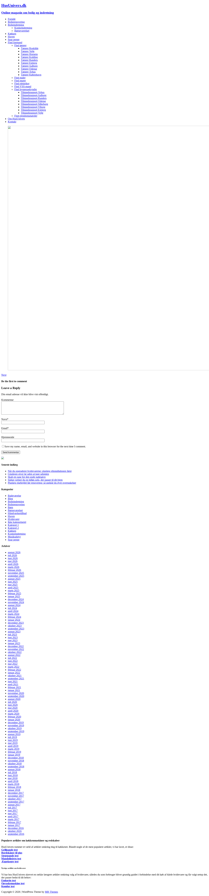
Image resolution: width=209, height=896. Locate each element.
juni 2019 (13, 740)
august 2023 (14, 631)
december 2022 (16, 646)
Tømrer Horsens (29, 54)
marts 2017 (13, 819)
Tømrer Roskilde (29, 48)
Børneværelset (21, 30)
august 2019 (14, 734)
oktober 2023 (15, 625)
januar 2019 (14, 754)
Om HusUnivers (16, 118)
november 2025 (16, 573)
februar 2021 (14, 687)
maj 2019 (12, 743)
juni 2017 (13, 810)
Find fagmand (15, 42)
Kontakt (12, 121)
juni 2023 (13, 637)
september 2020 (16, 696)
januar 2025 (14, 596)
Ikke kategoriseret (17, 522)
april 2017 (13, 816)
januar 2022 (14, 672)
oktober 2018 (15, 763)
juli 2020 (12, 702)
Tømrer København (31, 74)
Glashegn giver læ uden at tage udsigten (28, 474)
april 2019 (13, 746)
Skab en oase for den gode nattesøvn (27, 477)
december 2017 (16, 793)
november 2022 (16, 649)
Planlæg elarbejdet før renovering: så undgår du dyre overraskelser (42, 482)
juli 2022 (12, 658)
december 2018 (16, 757)
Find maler (19, 77)
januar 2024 (14, 619)
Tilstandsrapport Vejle (32, 112)
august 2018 (14, 769)
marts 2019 (13, 749)
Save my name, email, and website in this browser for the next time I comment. (45, 446)
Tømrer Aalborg (29, 66)
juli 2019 (12, 737)
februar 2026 (14, 570)
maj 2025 (12, 584)
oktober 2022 (15, 652)
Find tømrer (20, 45)
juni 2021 (13, 681)
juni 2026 (13, 558)
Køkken (12, 33)
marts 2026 (13, 567)
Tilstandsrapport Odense (33, 101)
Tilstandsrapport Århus (32, 92)
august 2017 (14, 804)
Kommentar (7, 399)
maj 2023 (12, 640)
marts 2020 (13, 713)
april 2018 (13, 781)
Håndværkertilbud (17, 513)
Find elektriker (21, 83)
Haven (11, 36)
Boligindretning (16, 24)
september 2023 (16, 628)
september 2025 (16, 575)
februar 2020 (14, 716)
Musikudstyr (14, 536)
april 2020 (13, 710)
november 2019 (16, 725)
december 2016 (16, 828)
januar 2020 (14, 719)
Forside (12, 19)
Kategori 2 (13, 528)
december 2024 (16, 599)
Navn (4, 419)
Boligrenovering (16, 22)
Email (4, 428)
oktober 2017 (15, 798)
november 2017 (16, 795)
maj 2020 (12, 707)
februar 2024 (14, 617)
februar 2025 (14, 593)
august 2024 (14, 605)
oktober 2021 (15, 675)
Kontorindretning (23, 27)
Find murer (20, 80)
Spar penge (13, 39)
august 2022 (14, 655)
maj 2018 (12, 778)
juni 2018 (13, 775)
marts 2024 (13, 614)
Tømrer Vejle (27, 51)
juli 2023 (12, 634)
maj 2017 (12, 813)
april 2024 (13, 611)
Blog (10, 498)
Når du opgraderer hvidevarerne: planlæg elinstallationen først (40, 471)
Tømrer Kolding (29, 57)
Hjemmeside (7, 437)
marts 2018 (13, 784)
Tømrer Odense (29, 68)
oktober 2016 (15, 831)
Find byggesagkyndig (25, 89)
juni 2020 (13, 705)
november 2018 (16, 760)
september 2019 (16, 731)
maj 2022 (12, 663)
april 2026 (13, 564)
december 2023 (16, 622)
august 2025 (14, 578)
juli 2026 (12, 555)
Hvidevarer (13, 519)
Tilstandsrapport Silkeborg (34, 104)
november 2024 (16, 602)
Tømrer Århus (28, 71)
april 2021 (13, 684)
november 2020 (16, 693)
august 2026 (14, 552)
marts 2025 (13, 590)
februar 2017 (14, 822)
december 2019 (16, 722)
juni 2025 (13, 581)
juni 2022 (13, 661)
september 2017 (16, 801)
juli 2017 (12, 807)
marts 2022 (13, 666)
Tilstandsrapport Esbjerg (33, 110)
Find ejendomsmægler (25, 115)
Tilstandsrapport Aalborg (33, 95)
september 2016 (16, 834)
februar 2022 (14, 669)
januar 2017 (14, 825)
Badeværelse (14, 495)
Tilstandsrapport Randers (34, 98)
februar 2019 (14, 751)
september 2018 (16, 766)
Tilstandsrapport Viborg (33, 107)
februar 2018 (14, 787)
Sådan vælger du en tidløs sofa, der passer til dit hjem (35, 479)
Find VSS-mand (22, 86)
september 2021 (16, 678)
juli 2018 (12, 772)
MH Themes (51, 891)
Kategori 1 (13, 525)
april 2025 (13, 587)
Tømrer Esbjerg (29, 63)
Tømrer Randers (29, 60)
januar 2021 (14, 690)
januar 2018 (14, 790)
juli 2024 (12, 608)
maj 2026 (12, 561)
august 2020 (14, 699)
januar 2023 (14, 643)
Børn (10, 507)
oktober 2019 (15, 728)
